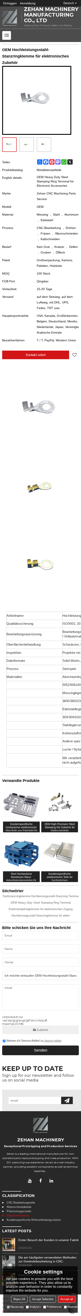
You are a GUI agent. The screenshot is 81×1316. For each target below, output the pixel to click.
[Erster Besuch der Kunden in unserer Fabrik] (8, 1244)
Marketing (73, 1306)
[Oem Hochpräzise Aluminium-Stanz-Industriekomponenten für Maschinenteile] (21, 852)
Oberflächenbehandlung (23, 644)
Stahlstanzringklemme (16, 896)
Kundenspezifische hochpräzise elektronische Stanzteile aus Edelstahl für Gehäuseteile (21, 827)
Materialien (14, 677)
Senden (40, 1050)
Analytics (35, 1306)
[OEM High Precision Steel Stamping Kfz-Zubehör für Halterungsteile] (59, 803)
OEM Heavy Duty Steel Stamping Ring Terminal (41, 902)
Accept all (66, 1299)
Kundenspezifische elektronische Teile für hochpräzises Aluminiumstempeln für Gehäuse (59, 876)
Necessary (17, 1306)
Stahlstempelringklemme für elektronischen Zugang (40, 909)
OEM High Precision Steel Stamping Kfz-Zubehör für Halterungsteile (59, 827)
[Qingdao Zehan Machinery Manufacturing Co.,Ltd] (9, 17)
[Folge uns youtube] (29, 1180)
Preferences (54, 1306)
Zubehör (42, 1030)
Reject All (19, 1299)
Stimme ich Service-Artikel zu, (33, 1040)
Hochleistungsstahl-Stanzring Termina (54, 896)
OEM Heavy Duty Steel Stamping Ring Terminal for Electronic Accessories (55, 181)
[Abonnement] (67, 1100)
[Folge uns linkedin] (51, 1180)
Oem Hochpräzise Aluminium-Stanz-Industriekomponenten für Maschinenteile (21, 876)
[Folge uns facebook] (40, 1180)
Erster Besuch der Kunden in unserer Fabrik (48, 1240)
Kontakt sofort (36, 355)
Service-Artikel (52, 1040)
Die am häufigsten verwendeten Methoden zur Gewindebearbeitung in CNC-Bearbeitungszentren (47, 1259)
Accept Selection (43, 1299)
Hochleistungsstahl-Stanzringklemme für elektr (40, 915)
